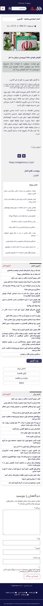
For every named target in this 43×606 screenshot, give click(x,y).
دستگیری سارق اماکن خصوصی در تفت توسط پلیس (22, 241)
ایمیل (37, 548)
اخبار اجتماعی (34, 19)
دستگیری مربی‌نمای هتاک (32, 289)
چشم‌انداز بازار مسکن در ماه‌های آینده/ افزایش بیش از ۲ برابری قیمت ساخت (21, 464)
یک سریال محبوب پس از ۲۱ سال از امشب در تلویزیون (21, 247)
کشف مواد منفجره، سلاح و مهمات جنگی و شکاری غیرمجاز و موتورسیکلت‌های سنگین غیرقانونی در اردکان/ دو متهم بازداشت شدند (21, 335)
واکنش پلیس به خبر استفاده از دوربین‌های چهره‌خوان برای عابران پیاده (21, 209)
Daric (21, 383)
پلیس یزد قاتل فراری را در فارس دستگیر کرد (24, 221)
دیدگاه (37, 508)
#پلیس (36, 175)
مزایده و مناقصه (21, 378)
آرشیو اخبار (6, 266)
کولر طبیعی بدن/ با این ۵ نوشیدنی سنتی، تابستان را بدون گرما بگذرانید (21, 300)
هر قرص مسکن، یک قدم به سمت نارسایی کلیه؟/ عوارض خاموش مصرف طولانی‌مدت (21, 294)
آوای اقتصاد (21, 373)
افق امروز (29, 79)
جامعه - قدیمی (23, 19)
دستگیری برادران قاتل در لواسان (30, 354)
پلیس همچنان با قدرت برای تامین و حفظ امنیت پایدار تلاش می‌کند (21, 200)
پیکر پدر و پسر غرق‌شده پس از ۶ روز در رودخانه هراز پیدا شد (21, 286)
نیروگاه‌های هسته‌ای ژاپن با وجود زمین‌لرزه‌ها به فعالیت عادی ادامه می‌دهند (21, 349)
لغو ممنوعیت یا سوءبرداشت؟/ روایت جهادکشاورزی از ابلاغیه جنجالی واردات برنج (21, 458)
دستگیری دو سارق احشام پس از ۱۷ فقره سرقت (23, 227)
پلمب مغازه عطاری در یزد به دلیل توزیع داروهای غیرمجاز (21, 234)
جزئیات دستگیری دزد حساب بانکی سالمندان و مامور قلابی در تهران (21, 192)
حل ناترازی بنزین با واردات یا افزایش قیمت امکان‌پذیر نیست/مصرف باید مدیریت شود (21, 451)
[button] (24, 156)
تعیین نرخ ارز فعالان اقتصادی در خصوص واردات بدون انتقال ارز (21, 324)
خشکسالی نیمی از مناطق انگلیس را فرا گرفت (26, 429)
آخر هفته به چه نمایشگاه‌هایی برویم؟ (28, 274)
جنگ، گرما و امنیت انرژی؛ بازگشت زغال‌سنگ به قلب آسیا (22, 475)
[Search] (10, 8)
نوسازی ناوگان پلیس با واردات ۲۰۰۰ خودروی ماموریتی (21, 253)
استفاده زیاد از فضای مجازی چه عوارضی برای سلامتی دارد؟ (22, 319)
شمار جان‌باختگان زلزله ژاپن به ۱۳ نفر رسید (26, 447)
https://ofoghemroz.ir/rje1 (21, 162)
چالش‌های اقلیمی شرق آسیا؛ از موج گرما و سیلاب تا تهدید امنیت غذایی (21, 470)
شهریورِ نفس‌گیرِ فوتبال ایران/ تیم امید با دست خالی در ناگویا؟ (21, 311)
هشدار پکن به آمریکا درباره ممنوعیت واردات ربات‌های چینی (22, 282)
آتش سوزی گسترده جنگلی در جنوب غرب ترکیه (25, 278)
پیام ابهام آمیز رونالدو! (33, 306)
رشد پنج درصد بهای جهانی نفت (30, 433)
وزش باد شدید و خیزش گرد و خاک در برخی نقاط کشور (23, 316)
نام (38, 539)
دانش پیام (22, 368)
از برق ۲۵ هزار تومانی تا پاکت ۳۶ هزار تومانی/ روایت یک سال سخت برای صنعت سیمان (21, 424)
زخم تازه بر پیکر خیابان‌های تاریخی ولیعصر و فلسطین (23, 270)
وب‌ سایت (36, 558)
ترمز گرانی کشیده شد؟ (33, 436)
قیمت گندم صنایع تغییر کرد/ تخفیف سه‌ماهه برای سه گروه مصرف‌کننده (21, 441)
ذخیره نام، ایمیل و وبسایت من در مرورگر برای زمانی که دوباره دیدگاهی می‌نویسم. (21, 570)
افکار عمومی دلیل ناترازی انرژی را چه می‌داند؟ (26, 330)
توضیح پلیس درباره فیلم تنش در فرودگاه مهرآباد (23, 216)
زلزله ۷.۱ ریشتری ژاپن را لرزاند (31, 479)
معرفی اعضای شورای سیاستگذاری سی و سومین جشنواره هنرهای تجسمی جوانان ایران (21, 343)
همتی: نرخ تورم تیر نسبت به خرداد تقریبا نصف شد (24, 483)
